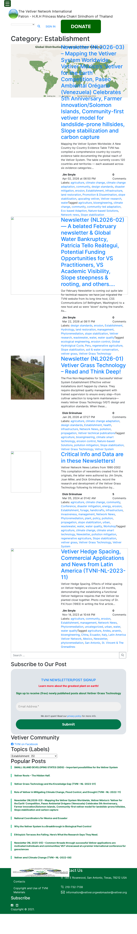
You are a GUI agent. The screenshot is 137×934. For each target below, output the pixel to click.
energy (106, 506)
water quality (106, 337)
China (84, 634)
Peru (88, 345)
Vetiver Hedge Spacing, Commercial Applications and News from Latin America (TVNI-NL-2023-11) (93, 564)
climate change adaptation (102, 421)
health (107, 425)
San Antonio (92, 642)
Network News (89, 429)
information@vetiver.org (81, 892)
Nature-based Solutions (103, 210)
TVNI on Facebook (26, 744)
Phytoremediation (72, 333)
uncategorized (94, 626)
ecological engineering (75, 341)
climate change (95, 182)
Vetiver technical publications (96, 433)
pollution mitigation (86, 445)
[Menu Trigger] (7, 3)
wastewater (80, 337)
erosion (80, 190)
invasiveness (69, 514)
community (83, 186)
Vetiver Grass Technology (95, 353)
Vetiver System (104, 449)
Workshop (109, 526)
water (64, 202)
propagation (69, 433)
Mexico (87, 638)
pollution (105, 429)
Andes (107, 630)
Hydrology (67, 329)
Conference (68, 506)
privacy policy (74, 716)
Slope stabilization (92, 214)
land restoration (71, 194)
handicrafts (97, 510)
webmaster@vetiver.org (112, 892)
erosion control (100, 341)
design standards (102, 186)
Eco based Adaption (74, 210)
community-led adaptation (104, 206)
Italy (104, 634)
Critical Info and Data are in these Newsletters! (92, 457)
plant (88, 518)
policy (96, 518)
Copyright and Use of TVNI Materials (31, 890)
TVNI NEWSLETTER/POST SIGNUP (68, 680)
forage (84, 510)
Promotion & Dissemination (100, 194)
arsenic (116, 630)
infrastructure (113, 190)
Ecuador (95, 634)
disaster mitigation (89, 506)
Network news (70, 214)
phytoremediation (72, 642)
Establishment (95, 190)
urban (106, 522)
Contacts (19, 881)
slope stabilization (96, 333)
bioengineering (102, 202)
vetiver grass (69, 353)
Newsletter (83, 534)
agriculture (77, 182)
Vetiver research (111, 198)
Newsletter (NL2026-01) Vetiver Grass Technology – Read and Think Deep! (93, 365)
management (105, 329)
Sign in (50, 26)
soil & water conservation (102, 349)
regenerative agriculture (107, 345)
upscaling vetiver (88, 198)
